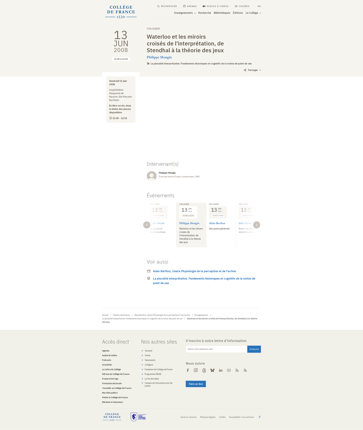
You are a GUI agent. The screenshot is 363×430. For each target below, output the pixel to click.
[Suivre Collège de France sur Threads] (204, 370)
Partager (253, 70)
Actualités (107, 364)
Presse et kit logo (110, 378)
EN (259, 6)
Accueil (105, 315)
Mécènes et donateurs (112, 402)
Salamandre (150, 360)
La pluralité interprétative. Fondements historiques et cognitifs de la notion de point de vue (201, 63)
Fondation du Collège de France (159, 369)
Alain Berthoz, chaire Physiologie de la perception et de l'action (194, 271)
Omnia (147, 355)
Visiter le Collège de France (115, 397)
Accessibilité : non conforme (241, 417)
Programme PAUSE (153, 374)
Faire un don (196, 384)
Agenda (192, 6)
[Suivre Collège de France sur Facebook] (188, 370)
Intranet (148, 350)
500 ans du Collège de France (115, 374)
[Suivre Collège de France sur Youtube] (229, 370)
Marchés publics (110, 393)
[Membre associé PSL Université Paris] (138, 417)
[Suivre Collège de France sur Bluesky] (212, 370)
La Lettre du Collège (111, 369)
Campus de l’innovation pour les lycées (159, 384)
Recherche (204, 12)
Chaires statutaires (121, 315)
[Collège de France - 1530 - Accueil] (121, 12)
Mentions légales (208, 417)
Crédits (222, 417)
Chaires (244, 6)
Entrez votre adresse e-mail (200, 349)
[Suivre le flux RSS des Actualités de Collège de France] (237, 370)
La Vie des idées (152, 378)
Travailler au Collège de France (116, 388)
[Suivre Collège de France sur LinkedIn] (221, 370)
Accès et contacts (189, 417)
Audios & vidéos (218, 6)
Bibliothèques (222, 12)
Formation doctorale (112, 383)
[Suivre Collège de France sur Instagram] (196, 370)
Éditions (238, 12)
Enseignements (201, 315)
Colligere (149, 364)
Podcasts (106, 360)
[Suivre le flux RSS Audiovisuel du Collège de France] (245, 370)
